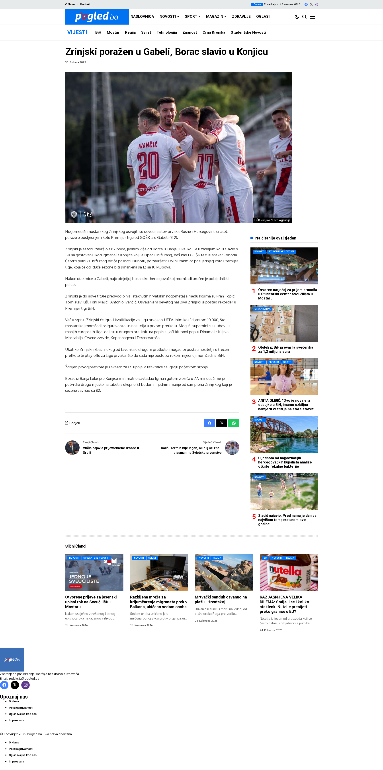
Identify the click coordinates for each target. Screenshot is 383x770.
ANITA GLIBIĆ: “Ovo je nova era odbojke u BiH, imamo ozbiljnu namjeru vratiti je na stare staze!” (286, 404)
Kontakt (85, 4)
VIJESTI (77, 32)
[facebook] (306, 4)
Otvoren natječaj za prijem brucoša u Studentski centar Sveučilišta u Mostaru (287, 294)
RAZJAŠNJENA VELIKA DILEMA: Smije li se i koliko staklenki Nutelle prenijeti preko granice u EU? (284, 604)
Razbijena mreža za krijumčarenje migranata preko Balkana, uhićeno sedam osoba (158, 602)
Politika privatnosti (21, 707)
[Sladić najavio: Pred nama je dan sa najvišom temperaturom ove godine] (284, 491)
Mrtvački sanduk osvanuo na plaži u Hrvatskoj (221, 599)
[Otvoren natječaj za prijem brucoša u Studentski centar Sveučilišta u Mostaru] (284, 265)
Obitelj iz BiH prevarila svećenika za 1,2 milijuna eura (285, 349)
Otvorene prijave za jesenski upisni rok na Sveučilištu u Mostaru (91, 602)
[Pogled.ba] (97, 17)
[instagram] (316, 4)
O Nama (70, 4)
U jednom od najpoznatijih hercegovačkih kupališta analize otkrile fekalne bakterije (285, 462)
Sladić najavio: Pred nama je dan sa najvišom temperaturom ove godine (287, 519)
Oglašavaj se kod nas (23, 714)
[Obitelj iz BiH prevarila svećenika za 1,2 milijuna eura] (284, 323)
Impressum (16, 720)
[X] (311, 4)
